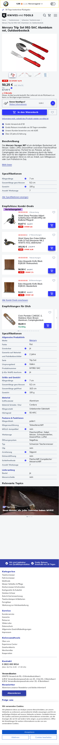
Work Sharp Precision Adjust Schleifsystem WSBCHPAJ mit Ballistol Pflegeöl (32, 218)
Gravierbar (6, 348)
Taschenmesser (13, 20)
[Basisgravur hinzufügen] (53, 103)
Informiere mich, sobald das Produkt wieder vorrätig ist (25, 119)
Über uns (6, 641)
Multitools (6, 581)
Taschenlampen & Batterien (13, 599)
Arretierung (7, 452)
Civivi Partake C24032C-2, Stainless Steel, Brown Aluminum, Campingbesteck (30, 318)
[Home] (17, 15)
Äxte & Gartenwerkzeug (12, 596)
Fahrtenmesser (8, 578)
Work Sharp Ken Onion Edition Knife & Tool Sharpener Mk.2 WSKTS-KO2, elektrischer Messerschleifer (32, 240)
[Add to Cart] (51, 225)
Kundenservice (8, 614)
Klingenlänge (7, 179)
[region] (29, 56)
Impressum (6, 632)
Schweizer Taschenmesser (31, 20)
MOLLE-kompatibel (10, 429)
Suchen (44, 16)
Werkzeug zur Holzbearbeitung (15, 605)
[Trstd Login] (55, 3)
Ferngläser (6, 602)
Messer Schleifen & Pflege (12, 584)
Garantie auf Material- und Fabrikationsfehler (11, 354)
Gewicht (5, 187)
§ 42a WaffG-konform (11, 372)
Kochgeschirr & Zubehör (12, 590)
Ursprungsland (8, 364)
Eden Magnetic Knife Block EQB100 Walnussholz (30, 262)
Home (4, 20)
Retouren (6, 620)
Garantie (6, 617)
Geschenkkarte (8, 647)
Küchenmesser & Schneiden (13, 587)
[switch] (53, 3)
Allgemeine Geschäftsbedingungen (16, 629)
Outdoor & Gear (8, 593)
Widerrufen (7, 623)
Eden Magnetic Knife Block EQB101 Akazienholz (30, 285)
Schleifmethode (8, 460)
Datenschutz (7, 626)
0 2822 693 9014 (10, 664)
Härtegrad (6, 413)
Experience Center (9, 644)
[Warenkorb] (49, 16)
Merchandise (7, 650)
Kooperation (7, 653)
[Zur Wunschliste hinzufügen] (52, 112)
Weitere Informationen (18, 104)
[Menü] (55, 16)
